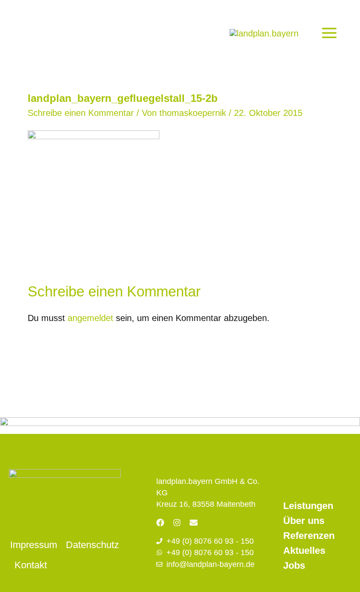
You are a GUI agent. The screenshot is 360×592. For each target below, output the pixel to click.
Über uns (303, 520)
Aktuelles (304, 550)
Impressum (33, 544)
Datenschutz (92, 544)
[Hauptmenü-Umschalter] (329, 33)
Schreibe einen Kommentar (81, 113)
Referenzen (309, 535)
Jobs (294, 565)
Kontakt (30, 565)
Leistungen (308, 505)
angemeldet (90, 318)
